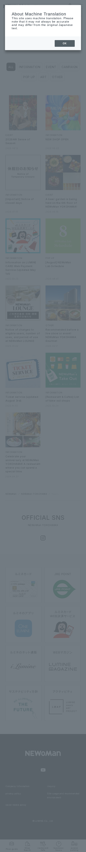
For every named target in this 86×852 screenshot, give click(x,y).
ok (65, 43)
